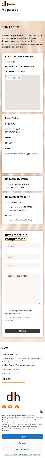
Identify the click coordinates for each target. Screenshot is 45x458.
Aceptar (22, 437)
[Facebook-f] (4, 407)
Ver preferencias (22, 449)
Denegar (22, 443)
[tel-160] (22, 265)
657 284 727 (10, 132)
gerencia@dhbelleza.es (14, 154)
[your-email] (22, 256)
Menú (41, 3)
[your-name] (22, 246)
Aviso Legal (36, 455)
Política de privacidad (25, 455)
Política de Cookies (10, 455)
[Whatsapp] (17, 407)
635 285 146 (10, 129)
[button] (41, 411)
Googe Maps (10, 62)
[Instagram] (10, 407)
